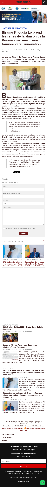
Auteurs (4, 440)
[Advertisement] (22, 297)
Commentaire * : (8, 207)
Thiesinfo (24, 2)
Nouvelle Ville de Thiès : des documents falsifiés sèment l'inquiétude (20, 346)
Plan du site (18, 428)
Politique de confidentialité (32, 471)
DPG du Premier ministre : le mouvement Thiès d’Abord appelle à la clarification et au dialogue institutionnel (12, 264)
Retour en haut (23, 481)
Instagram (32, 449)
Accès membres (7, 428)
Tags (25, 430)
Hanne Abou (6, 377)
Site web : (6, 200)
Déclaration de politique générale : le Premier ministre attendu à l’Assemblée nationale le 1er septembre (34, 264)
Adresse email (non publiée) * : (12, 193)
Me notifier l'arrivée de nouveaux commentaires (20, 228)
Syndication (30, 428)
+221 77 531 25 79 (32, 473)
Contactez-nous (7, 437)
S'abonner (23, 466)
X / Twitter (23, 449)
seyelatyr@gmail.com (16, 473)
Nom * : (5, 186)
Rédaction (5, 51)
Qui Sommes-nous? (8, 434)
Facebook (15, 449)
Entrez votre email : (23, 456)
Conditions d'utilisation (13, 471)
